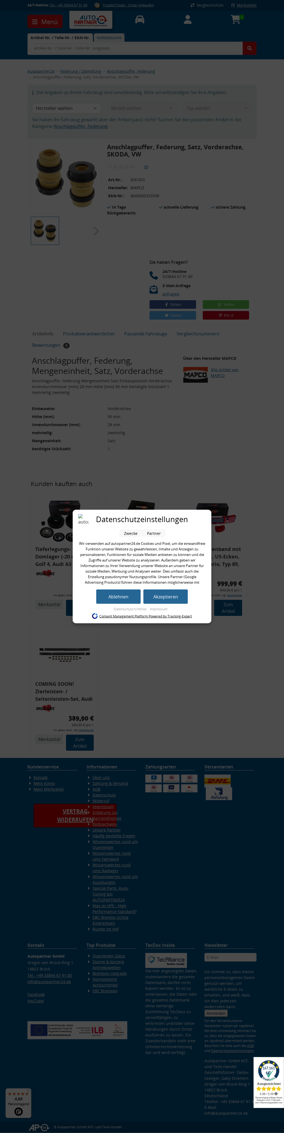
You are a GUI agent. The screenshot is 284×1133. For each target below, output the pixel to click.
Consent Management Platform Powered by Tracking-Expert (145, 616)
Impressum (159, 609)
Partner (154, 533)
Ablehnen (118, 597)
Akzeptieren (165, 597)
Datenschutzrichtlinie (130, 609)
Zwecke (131, 533)
